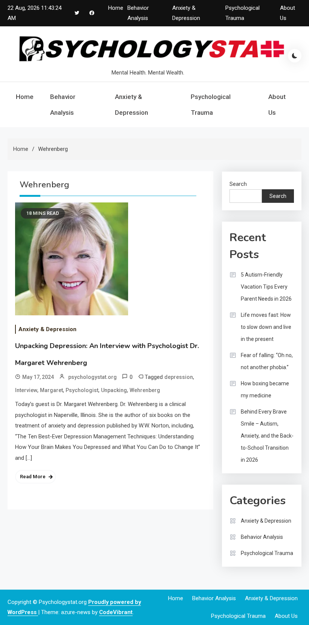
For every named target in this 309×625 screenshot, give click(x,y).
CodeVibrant (116, 612)
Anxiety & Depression (131, 104)
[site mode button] (294, 55)
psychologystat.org (92, 377)
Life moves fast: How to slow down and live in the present (266, 327)
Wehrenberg (145, 390)
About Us (277, 104)
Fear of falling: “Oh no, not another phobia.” (267, 361)
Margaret (51, 390)
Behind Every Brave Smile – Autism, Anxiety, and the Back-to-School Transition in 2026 (267, 436)
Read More (33, 476)
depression (178, 377)
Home (115, 8)
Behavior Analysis (62, 104)
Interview (26, 390)
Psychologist (82, 390)
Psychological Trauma (211, 104)
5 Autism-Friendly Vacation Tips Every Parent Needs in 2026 (266, 287)
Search (238, 184)
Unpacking (114, 390)
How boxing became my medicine (265, 389)
